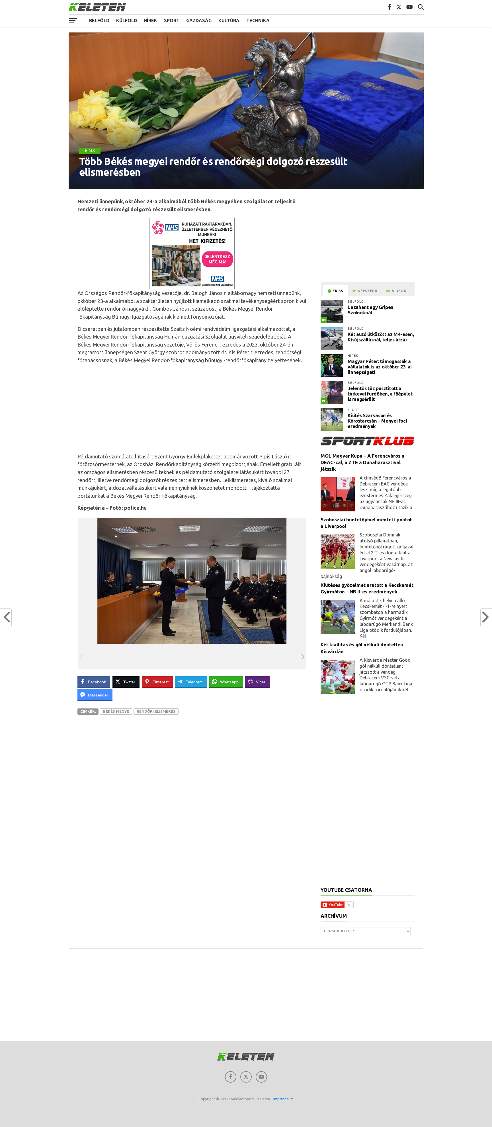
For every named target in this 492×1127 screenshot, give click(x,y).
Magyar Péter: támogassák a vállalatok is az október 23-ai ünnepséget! (380, 366)
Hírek (150, 20)
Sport (171, 20)
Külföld (126, 20)
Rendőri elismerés (156, 711)
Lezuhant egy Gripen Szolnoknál (370, 309)
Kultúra (228, 20)
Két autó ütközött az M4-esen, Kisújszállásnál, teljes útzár (381, 336)
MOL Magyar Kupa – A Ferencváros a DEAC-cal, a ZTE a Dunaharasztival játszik (362, 462)
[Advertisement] (192, 408)
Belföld (99, 20)
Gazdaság (199, 20)
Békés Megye (116, 711)
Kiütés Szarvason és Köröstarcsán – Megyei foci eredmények (377, 421)
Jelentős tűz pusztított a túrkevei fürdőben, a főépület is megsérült (380, 393)
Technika (258, 20)
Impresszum (283, 1099)
